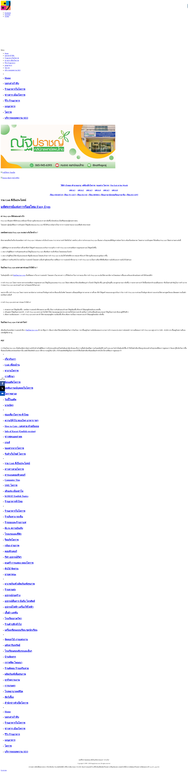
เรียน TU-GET (70, 195)
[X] (2, 388)
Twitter (7, 16)
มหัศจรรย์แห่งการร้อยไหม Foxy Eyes (25, 206)
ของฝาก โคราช (103, 185)
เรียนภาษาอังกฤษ (108, 195)
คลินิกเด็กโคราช (88, 185)
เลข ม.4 (98, 190)
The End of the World (119, 185)
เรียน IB (92, 195)
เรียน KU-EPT (132, 195)
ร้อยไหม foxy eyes (19, 275)
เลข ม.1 (72, 190)
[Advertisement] (94, 32)
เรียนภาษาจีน (120, 195)
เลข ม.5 (106, 190)
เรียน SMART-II (56, 195)
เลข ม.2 (81, 190)
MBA (97, 195)
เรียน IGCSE (82, 195)
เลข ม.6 (115, 190)
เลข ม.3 (89, 190)
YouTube (7, 14)
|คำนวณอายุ (76, 185)
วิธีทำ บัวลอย (65, 185)
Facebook (8, 13)
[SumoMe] (2, 393)
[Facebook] (2, 383)
